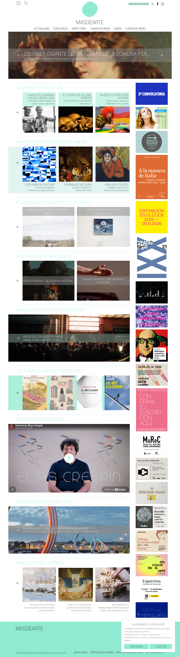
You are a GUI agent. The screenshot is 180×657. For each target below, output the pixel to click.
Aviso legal (80, 652)
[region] (148, 636)
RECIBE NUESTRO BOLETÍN (138, 4)
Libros (118, 28)
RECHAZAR (136, 646)
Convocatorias (100, 28)
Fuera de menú (136, 28)
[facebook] (157, 3)
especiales (60, 28)
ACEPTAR (161, 646)
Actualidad (41, 28)
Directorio (79, 28)
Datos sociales (155, 652)
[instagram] (162, 3)
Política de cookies (101, 652)
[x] (152, 3)
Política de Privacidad (129, 652)
